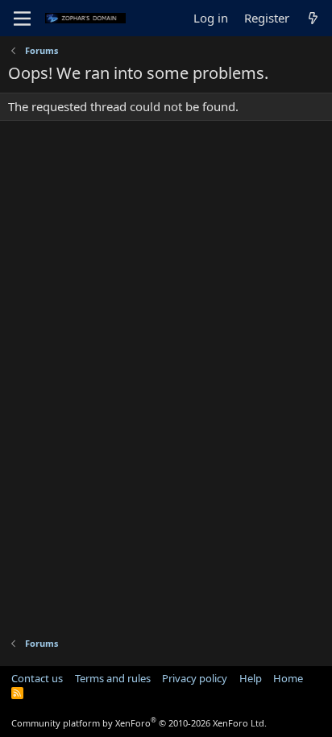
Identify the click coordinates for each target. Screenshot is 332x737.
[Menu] (22, 18)
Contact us (37, 678)
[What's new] (313, 18)
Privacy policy (194, 678)
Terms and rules (113, 678)
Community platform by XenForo (139, 723)
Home (288, 678)
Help (250, 678)
